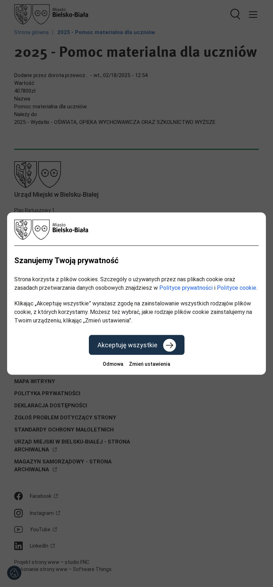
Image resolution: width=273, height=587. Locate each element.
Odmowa (113, 364)
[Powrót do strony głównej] (136, 229)
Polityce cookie (236, 287)
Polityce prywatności (186, 287)
